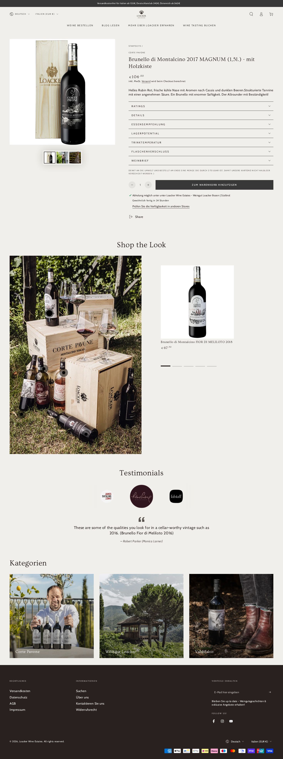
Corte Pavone (137, 52)
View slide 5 (212, 363)
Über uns (82, 697)
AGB (13, 703)
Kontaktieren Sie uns (90, 703)
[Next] (202, 496)
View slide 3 (188, 363)
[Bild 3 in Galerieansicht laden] (75, 157)
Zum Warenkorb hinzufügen (214, 184)
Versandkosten (20, 691)
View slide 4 (200, 363)
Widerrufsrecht (86, 710)
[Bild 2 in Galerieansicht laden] (62, 157)
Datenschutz (19, 697)
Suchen (81, 691)
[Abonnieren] (271, 692)
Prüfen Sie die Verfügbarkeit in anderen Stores (161, 206)
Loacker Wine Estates (31, 741)
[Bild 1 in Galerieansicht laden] (49, 157)
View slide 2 (177, 363)
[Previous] (81, 496)
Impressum (17, 710)
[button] (251, 14)
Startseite (135, 46)
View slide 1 (165, 363)
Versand (146, 81)
